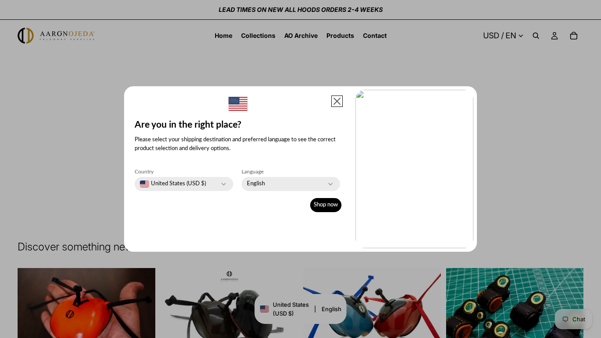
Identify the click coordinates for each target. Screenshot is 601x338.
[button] (337, 101)
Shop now (326, 205)
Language (253, 171)
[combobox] (173, 184)
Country (144, 171)
